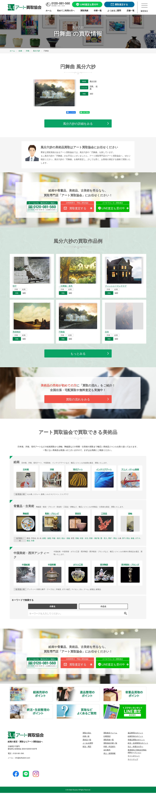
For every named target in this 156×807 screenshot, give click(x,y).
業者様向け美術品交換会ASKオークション (137, 751)
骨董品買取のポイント (136, 739)
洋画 (92, 86)
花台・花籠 (65, 538)
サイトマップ (133, 759)
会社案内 (106, 750)
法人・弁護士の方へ (135, 746)
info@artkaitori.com (22, 758)
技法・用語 (87, 746)
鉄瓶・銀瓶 (46, 538)
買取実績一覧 (108, 739)
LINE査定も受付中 (113, 208)
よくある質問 (88, 743)
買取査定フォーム (110, 733)
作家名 (52, 606)
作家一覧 (86, 736)
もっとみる (78, 353)
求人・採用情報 (109, 753)
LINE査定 (107, 736)
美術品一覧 (87, 739)
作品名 (103, 606)
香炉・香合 (112, 538)
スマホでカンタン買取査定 (112, 202)
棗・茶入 (103, 538)
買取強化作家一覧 (110, 743)
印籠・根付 (56, 538)
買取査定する (77, 208)
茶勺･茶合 (126, 538)
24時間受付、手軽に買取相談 (77, 202)
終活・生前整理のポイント (52, 705)
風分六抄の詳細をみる (78, 123)
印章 (32, 540)
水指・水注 (84, 538)
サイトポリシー (134, 756)
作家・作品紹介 (109, 746)
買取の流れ (87, 733)
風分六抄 (93, 81)
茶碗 (77, 538)
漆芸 (28, 540)
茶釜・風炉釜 (94, 538)
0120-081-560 (18, 753)
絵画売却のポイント (52, 688)
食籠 (132, 538)
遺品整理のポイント (135, 733)
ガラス (137, 538)
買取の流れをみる (78, 399)
